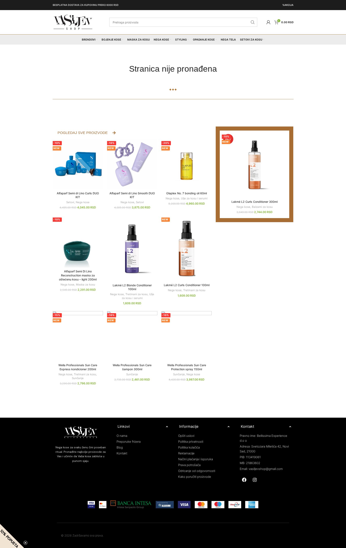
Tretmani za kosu (136, 294)
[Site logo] (73, 22)
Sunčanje (78, 378)
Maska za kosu (85, 284)
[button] (12, 536)
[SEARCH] (252, 22)
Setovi (70, 202)
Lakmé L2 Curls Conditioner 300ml (254, 201)
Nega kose (82, 202)
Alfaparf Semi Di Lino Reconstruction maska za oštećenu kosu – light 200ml (78, 275)
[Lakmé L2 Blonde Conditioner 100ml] (132, 248)
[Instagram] (254, 479)
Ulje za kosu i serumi (194, 198)
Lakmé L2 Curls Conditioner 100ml (186, 285)
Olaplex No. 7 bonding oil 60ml (186, 193)
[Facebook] (244, 479)
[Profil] (268, 22)
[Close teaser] (25, 543)
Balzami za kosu (262, 206)
